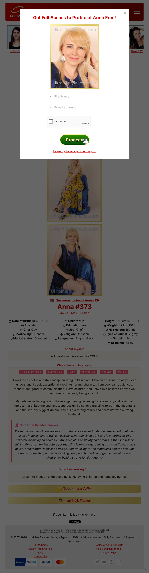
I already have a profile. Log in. (74, 151)
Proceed (74, 139)
